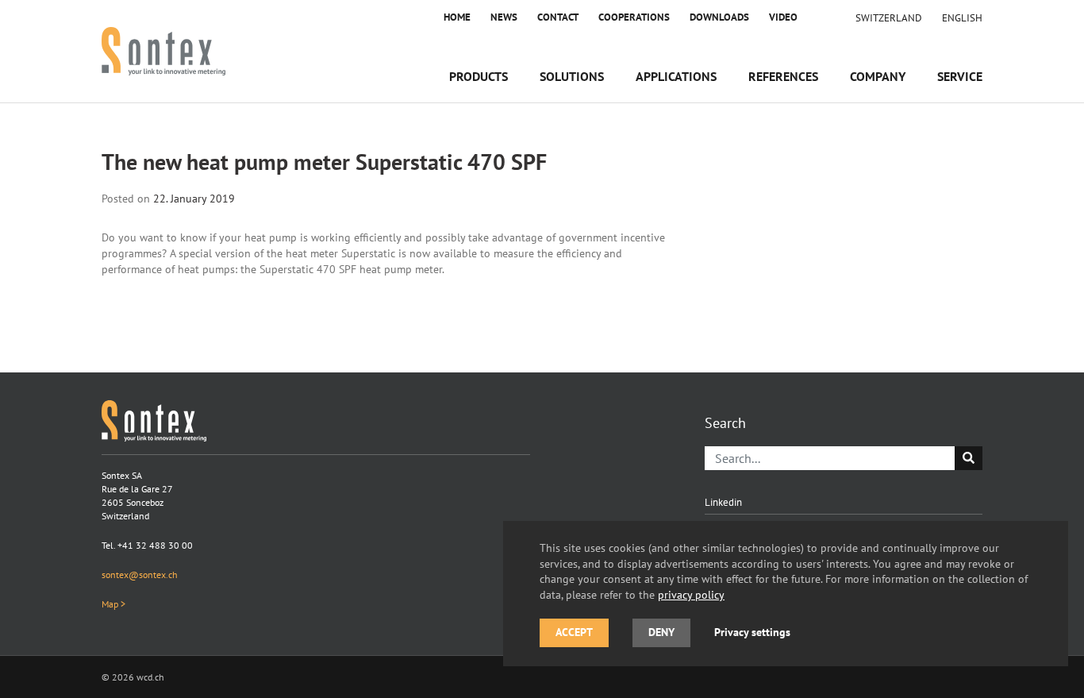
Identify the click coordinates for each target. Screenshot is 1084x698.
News (503, 17)
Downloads (719, 17)
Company (877, 76)
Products (478, 76)
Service (959, 76)
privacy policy (691, 594)
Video (783, 17)
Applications (676, 76)
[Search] (968, 458)
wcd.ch (150, 677)
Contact (558, 17)
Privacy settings (752, 632)
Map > (113, 604)
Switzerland (888, 17)
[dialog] (785, 593)
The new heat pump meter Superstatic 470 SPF (324, 162)
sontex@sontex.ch (140, 574)
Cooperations (634, 17)
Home (457, 17)
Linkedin (723, 502)
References (783, 76)
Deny (661, 632)
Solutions (572, 76)
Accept (574, 632)
